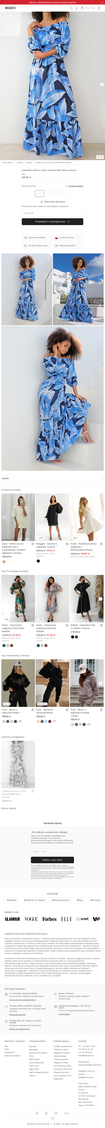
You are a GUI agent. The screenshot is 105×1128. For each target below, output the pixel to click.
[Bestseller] (52, 683)
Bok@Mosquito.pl (86, 1055)
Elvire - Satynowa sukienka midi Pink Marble (46, 628)
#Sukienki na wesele (34, 900)
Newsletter (33, 1049)
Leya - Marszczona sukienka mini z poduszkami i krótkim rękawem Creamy (13, 548)
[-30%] (52, 517)
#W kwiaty (95, 900)
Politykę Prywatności (53, 875)
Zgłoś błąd (34, 1069)
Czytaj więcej (64, 1014)
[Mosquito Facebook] (37, 1113)
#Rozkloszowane (60, 900)
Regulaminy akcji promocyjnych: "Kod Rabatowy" (62, 1075)
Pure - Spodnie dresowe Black (44, 711)
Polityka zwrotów (61, 1059)
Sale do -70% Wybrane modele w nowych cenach (52, 2)
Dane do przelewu (13, 1056)
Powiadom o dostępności (50, 221)
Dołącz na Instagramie (19, 1029)
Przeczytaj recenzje (17, 1014)
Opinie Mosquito (36, 1062)
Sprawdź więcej (52, 823)
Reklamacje (34, 1059)
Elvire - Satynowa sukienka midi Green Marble (13, 628)
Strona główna (7, 163)
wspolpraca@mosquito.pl (90, 1065)
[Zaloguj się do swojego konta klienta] (76, 8)
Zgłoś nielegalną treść (39, 1072)
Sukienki (29, 163)
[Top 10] (18, 683)
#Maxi (80, 900)
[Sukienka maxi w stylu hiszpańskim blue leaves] (78, 289)
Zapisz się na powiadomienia (22, 1000)
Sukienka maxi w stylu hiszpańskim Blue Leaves (14, 794)
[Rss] (66, 1113)
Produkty (19, 163)
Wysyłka (33, 1046)
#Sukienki (12, 900)
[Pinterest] (46, 1113)
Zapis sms (34, 1066)
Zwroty (32, 1075)
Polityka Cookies (61, 1049)
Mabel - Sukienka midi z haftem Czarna (83, 627)
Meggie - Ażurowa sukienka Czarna (46, 545)
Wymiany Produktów (38, 1053)
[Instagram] (56, 1113)
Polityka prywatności (63, 1046)
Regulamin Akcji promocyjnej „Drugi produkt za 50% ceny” (63, 1065)
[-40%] (18, 598)
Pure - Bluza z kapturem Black (10, 711)
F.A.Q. (31, 1056)
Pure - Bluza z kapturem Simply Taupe (80, 712)
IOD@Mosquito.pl (86, 1077)
